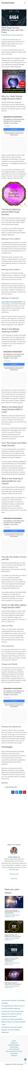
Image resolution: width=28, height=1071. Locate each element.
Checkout (14, 1055)
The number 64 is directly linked (11, 301)
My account (14, 1053)
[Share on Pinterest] (24, 793)
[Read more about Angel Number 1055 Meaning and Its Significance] (14, 950)
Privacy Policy (14, 1047)
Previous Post (14, 874)
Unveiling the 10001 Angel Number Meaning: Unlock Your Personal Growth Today (14, 1021)
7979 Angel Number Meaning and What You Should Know (12, 911)
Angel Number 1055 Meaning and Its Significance (11, 959)
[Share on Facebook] (12, 793)
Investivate (8, 2)
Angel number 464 (11, 787)
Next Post (14, 878)
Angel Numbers (6, 35)
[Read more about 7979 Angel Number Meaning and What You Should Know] (14, 902)
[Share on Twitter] (16, 793)
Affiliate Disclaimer (14, 1045)
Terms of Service (14, 1049)
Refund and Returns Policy (14, 1051)
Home (14, 1041)
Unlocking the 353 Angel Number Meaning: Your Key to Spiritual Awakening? (12, 1029)
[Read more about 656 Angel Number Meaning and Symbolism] (14, 974)
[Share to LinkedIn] (20, 793)
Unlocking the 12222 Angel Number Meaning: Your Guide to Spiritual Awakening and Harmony (12, 1014)
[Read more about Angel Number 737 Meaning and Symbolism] (14, 926)
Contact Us (14, 1043)
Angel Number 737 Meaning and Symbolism (13, 935)
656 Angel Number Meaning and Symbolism (13, 983)
